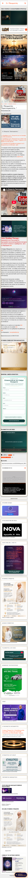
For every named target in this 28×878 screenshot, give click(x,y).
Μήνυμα (4, 408)
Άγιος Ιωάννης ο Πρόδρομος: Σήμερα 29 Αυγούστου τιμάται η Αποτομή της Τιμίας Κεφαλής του (17, 29)
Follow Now (10, 514)
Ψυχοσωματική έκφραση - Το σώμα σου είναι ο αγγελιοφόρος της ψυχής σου (20, 75)
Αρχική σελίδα (8, 850)
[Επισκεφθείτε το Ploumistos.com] (5, 18)
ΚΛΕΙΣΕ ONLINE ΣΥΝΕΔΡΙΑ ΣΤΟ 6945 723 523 (14, 368)
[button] (14, 558)
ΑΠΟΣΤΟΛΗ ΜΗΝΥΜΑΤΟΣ (14, 420)
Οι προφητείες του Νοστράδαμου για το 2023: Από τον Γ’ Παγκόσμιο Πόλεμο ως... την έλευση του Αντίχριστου (13, 479)
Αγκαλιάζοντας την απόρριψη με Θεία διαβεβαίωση (14, 51)
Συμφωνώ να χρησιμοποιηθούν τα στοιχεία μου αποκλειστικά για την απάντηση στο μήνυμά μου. (13, 417)
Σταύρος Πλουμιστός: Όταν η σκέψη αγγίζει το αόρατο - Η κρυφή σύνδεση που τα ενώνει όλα (14, 64)
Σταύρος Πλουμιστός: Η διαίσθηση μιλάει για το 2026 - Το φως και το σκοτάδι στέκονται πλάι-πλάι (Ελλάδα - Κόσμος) (13, 732)
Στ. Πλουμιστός (12, 3)
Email (4, 398)
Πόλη (4, 403)
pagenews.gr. (20, 156)
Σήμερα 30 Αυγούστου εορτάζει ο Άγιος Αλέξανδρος (7, 77)
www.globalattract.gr (14, 332)
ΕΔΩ (11, 245)
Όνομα (4, 387)
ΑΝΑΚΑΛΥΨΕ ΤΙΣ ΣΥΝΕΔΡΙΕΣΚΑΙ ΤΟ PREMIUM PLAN (14, 572)
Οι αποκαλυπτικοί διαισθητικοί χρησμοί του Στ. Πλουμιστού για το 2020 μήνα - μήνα (13, 144)
